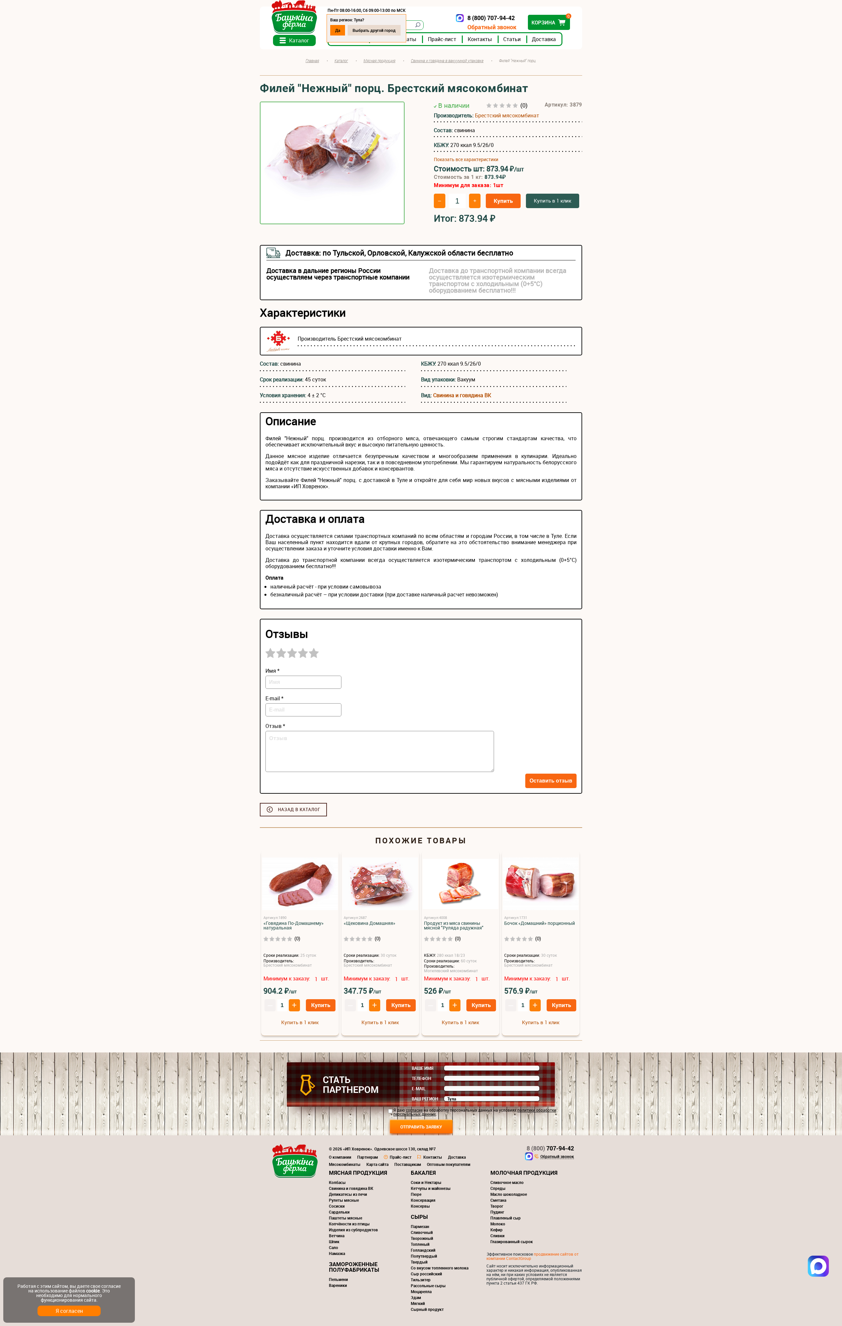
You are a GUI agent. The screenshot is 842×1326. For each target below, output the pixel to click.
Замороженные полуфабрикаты (354, 1266)
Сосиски (337, 1206)
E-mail (419, 1089)
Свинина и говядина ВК (462, 395)
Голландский (423, 1250)
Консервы (420, 1206)
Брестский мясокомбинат (507, 115)
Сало (333, 1247)
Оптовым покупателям (448, 1164)
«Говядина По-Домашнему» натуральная (293, 925)
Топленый (420, 1244)
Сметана (498, 1200)
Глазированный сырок (511, 1241)
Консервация (423, 1200)
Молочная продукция (523, 1172)
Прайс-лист (442, 39)
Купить (503, 201)
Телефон (421, 1078)
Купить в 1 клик (552, 200)
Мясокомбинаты (344, 1164)
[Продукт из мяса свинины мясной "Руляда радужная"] (460, 884)
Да (337, 30)
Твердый (419, 1262)
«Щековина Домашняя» (369, 923)
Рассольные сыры (428, 1285)
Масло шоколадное (508, 1194)
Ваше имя (422, 1068)
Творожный (422, 1238)
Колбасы (337, 1182)
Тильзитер (421, 1279)
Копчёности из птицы (349, 1223)
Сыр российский (426, 1273)
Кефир (496, 1229)
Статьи (512, 39)
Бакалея (423, 1172)
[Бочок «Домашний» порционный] (541, 884)
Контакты (480, 39)
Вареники (338, 1285)
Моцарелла (421, 1291)
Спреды (498, 1188)
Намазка (337, 1253)
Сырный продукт (427, 1309)
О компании (340, 1157)
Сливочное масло (507, 1182)
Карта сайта (377, 1164)
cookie (93, 1291)
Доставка (544, 39)
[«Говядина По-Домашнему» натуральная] (300, 884)
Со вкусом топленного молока (439, 1267)
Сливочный (422, 1232)
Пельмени (338, 1279)
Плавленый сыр (505, 1217)
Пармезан (420, 1226)
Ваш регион (425, 1099)
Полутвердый (424, 1256)
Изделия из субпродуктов (353, 1229)
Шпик (334, 1241)
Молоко (497, 1223)
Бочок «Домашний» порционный (539, 923)
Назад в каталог (299, 809)
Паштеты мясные (345, 1217)
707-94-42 (550, 1148)
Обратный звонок (491, 27)
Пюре (416, 1194)
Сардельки (339, 1212)
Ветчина (336, 1235)
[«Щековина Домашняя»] (380, 884)
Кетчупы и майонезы (431, 1188)
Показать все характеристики (466, 159)
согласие (414, 1110)
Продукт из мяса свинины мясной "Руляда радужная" (453, 925)
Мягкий (418, 1303)
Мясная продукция (358, 1172)
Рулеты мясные (344, 1200)
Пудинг (497, 1212)
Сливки (497, 1235)
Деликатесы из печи (348, 1194)
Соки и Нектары (426, 1182)
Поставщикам (407, 1164)
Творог (496, 1206)
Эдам (416, 1297)
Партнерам (367, 1157)
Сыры (419, 1216)
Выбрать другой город (374, 30)
